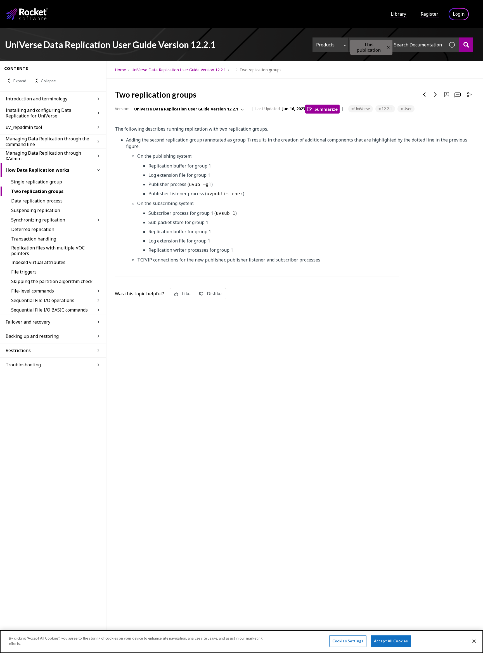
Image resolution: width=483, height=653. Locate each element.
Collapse (48, 80)
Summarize (326, 109)
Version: (122, 108)
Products (325, 45)
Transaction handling (33, 239)
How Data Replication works (37, 170)
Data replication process (37, 201)
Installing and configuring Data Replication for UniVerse (38, 113)
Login (459, 14)
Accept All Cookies (391, 641)
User (408, 108)
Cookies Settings (347, 641)
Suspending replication (35, 210)
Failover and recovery (28, 322)
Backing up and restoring (32, 336)
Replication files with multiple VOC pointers (48, 250)
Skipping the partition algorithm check (52, 281)
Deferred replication (32, 229)
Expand (19, 80)
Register (429, 14)
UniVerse (362, 108)
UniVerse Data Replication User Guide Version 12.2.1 (179, 69)
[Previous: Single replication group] (424, 94)
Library (398, 14)
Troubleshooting (23, 365)
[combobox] (397, 44)
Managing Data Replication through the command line (47, 141)
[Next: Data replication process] (435, 94)
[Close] (474, 641)
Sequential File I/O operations (42, 300)
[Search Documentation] (466, 44)
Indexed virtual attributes (38, 262)
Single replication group (36, 182)
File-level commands (32, 291)
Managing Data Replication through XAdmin (43, 156)
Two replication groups (37, 191)
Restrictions (18, 350)
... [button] (232, 69)
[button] (388, 47)
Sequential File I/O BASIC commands (49, 310)
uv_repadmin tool (24, 127)
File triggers (24, 272)
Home (120, 69)
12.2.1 (387, 108)
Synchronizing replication (38, 220)
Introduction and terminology (36, 99)
